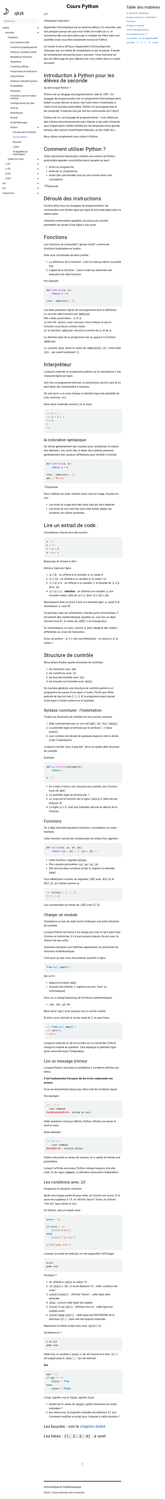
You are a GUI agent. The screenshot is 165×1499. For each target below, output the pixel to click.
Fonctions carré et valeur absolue (23, 97)
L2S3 (7, 173)
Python (14, 127)
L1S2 (7, 168)
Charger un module (135, 26)
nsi (4, 183)
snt (4, 188)
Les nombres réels (19, 42)
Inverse (14, 108)
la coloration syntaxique (137, 13)
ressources (8, 193)
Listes (16, 147)
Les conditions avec (136, 34)
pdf (46, 13)
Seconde (9, 32)
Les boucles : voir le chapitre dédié (142, 38)
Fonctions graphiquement (23, 47)
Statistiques (16, 113)
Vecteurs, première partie (23, 52)
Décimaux (15, 91)
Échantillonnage (18, 122)
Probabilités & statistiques (20, 153)
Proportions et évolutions (23, 71)
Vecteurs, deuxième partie (23, 81)
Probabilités (16, 86)
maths (6, 27)
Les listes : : (142, 42)
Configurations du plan (22, 103)
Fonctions (131, 21)
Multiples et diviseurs (21, 57)
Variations (15, 61)
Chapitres (13, 37)
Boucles (17, 142)
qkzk (19, 13)
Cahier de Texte (16, 159)
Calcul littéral (17, 76)
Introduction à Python (24, 132)
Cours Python (20, 137)
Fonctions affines (19, 66)
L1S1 (7, 164)
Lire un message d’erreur (137, 30)
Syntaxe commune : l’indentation (141, 17)
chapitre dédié (92, 1426)
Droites (14, 117)
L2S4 (7, 178)
